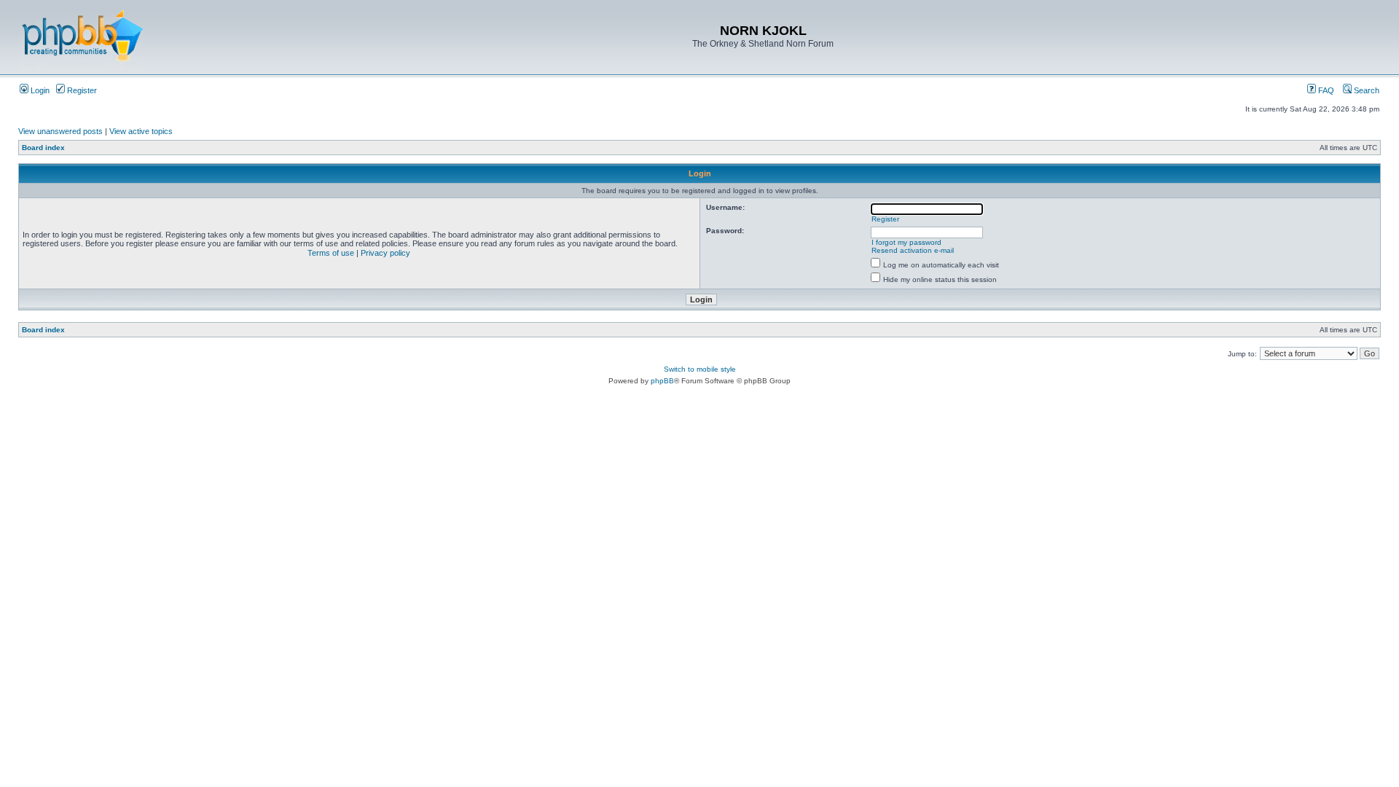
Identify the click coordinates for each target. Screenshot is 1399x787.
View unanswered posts (60, 131)
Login (39, 90)
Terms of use (330, 252)
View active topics (141, 131)
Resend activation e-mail (912, 250)
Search (1365, 90)
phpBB (662, 381)
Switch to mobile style (700, 369)
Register (81, 90)
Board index (43, 148)
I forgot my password (906, 242)
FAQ (1325, 90)
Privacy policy (385, 252)
